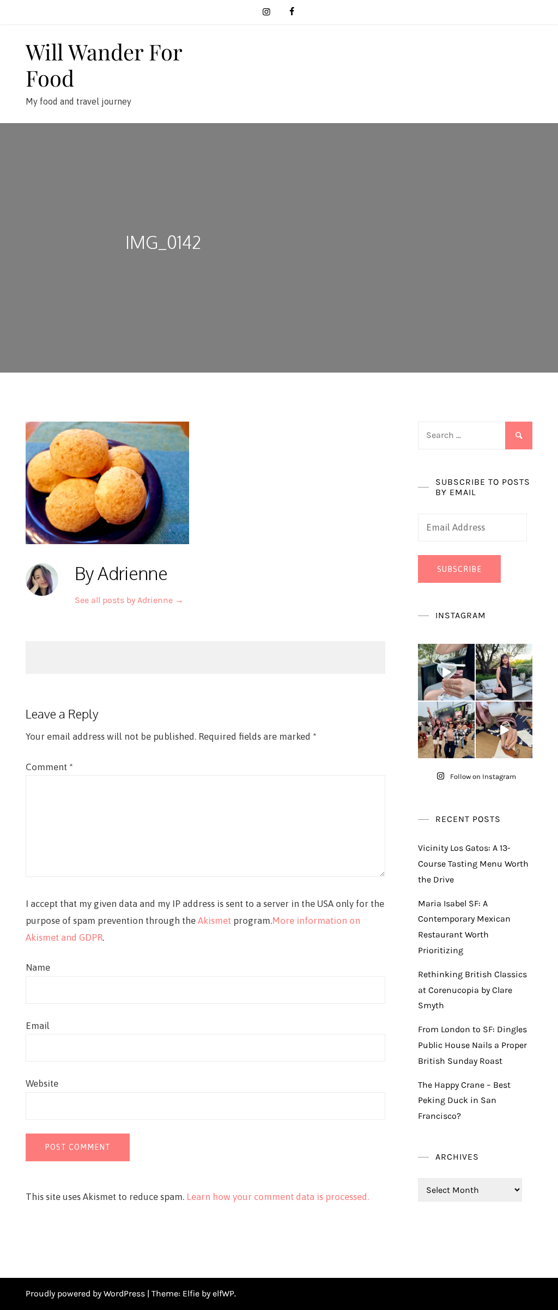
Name (38, 967)
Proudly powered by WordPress (86, 1293)
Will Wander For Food (104, 64)
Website (42, 1083)
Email (38, 1025)
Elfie (191, 1293)
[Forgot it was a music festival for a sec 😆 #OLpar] (504, 730)
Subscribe (459, 569)
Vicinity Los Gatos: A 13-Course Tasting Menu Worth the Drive (473, 864)
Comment (49, 766)
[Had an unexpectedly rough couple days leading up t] (446, 730)
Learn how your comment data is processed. (277, 1196)
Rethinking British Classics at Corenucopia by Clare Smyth (472, 990)
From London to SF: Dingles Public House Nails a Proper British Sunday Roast (472, 1045)
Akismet (214, 920)
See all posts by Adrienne (129, 600)
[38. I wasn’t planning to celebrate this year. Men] (504, 672)
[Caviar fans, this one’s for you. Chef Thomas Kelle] (446, 672)
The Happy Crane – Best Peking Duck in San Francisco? (464, 1101)
